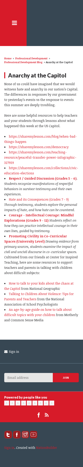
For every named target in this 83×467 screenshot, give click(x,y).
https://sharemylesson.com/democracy (39, 147)
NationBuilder (46, 447)
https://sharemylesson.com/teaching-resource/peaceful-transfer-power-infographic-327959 (40, 157)
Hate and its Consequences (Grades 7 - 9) (39, 199)
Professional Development (31, 58)
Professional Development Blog (23, 62)
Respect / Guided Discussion (31, 178)
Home (7, 58)
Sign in (13, 351)
